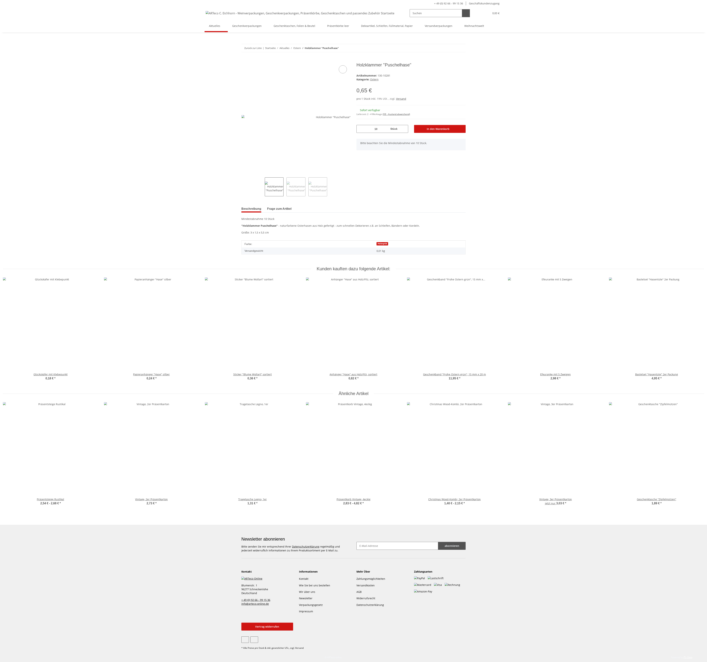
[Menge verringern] (361, 129)
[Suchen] (466, 13)
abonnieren (452, 546)
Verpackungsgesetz (311, 605)
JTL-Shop (687, 657)
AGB (359, 592)
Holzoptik (382, 243)
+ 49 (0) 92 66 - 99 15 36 (448, 3)
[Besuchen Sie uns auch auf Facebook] (245, 639)
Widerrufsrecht (365, 598)
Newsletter (305, 598)
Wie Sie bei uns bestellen (314, 585)
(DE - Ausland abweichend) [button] (396, 114)
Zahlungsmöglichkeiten (370, 578)
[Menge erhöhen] (404, 129)
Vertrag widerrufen (267, 626)
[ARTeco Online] (251, 578)
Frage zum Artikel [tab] (279, 208)
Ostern (374, 79)
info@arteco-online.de (255, 604)
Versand (401, 98)
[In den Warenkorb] (244, 60)
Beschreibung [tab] (251, 208)
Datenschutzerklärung (305, 546)
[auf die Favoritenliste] (343, 69)
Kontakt (303, 578)
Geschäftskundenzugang (484, 3)
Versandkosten (365, 585)
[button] (480, 13)
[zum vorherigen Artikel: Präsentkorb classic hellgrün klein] (454, 48)
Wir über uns (307, 592)
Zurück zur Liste (253, 48)
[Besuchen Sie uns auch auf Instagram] (254, 639)
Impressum (306, 611)
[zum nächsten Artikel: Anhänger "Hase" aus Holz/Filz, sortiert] (462, 48)
